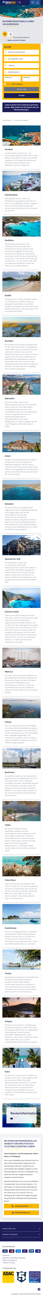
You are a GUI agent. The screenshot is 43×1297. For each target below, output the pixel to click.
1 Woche (11, 65)
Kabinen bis (26, 77)
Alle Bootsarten (14, 72)
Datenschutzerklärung (9, 1260)
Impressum (6, 1255)
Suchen (21, 95)
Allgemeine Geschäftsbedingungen (14, 1258)
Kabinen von (8, 77)
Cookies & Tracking (8, 1263)
